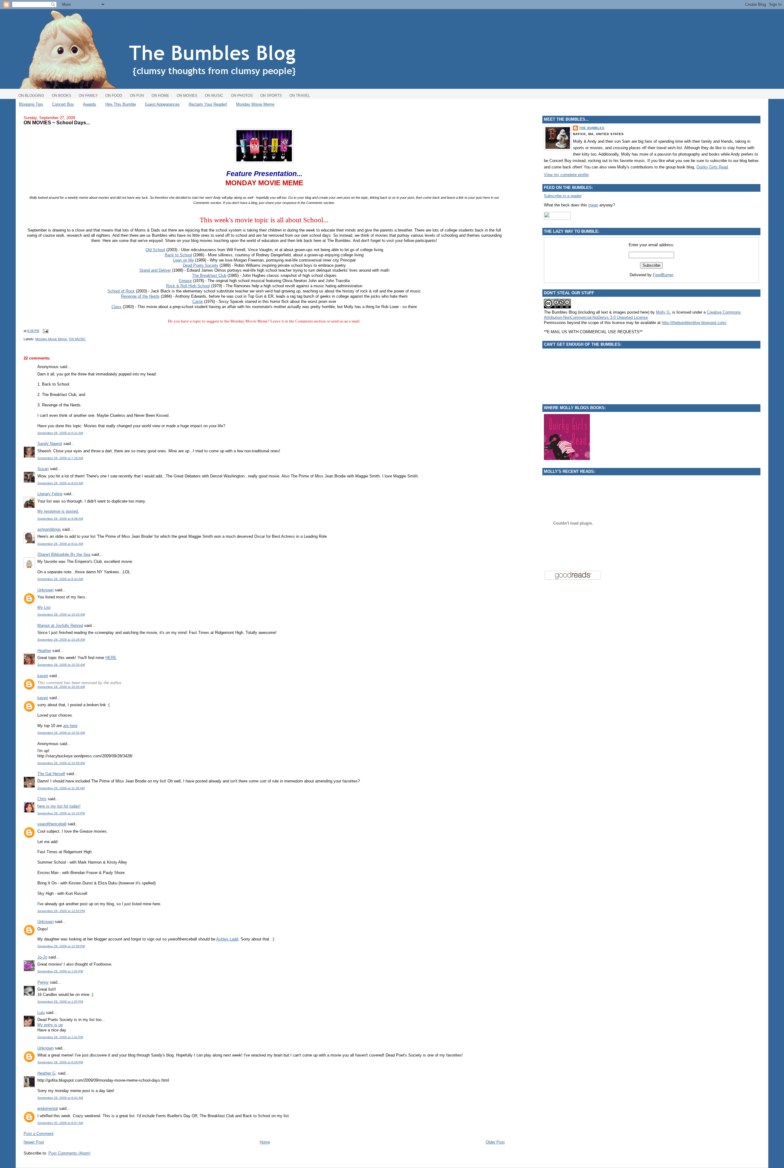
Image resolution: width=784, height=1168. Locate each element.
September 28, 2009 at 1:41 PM (60, 1037)
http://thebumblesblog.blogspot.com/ (694, 322)
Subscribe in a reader (563, 196)
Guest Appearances (162, 104)
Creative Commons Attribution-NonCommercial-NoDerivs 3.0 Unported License (642, 315)
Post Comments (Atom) (69, 1153)
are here (70, 725)
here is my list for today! (59, 806)
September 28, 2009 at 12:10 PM (61, 813)
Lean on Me (183, 260)
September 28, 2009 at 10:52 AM (61, 732)
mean (593, 205)
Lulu (41, 1012)
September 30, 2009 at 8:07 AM (60, 1123)
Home (265, 1142)
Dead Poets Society (200, 265)
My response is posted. (58, 511)
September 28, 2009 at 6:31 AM (60, 433)
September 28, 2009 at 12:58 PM (61, 946)
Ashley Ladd (227, 939)
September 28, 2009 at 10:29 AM (61, 639)
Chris (42, 799)
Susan (43, 468)
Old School (155, 249)
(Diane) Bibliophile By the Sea (63, 554)
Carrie (197, 301)
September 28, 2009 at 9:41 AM (60, 543)
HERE (110, 657)
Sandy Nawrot (49, 443)
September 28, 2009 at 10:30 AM (61, 664)
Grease (185, 280)
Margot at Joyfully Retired (60, 625)
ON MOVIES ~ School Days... (57, 122)
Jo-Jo (42, 957)
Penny (43, 982)
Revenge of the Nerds (140, 296)
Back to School (178, 255)
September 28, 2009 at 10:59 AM (61, 763)
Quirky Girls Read (712, 167)
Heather (44, 650)
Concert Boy (63, 104)
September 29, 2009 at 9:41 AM (60, 1097)
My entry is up (50, 1025)
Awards (89, 104)
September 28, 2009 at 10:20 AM (61, 614)
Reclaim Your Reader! (208, 104)
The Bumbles (592, 128)
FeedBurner (663, 275)
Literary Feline (49, 494)
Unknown (45, 590)
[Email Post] (45, 331)
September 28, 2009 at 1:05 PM (60, 1001)
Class (116, 306)
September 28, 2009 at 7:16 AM (60, 458)
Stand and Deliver (155, 270)
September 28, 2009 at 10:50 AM (61, 686)
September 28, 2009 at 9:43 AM (60, 579)
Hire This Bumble (120, 104)
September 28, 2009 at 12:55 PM (61, 911)
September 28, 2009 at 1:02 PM (60, 971)
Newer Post (34, 1142)
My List (44, 607)
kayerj (42, 675)
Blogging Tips (31, 104)
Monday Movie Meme (255, 104)
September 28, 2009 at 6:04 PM (60, 1062)
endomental (47, 1108)
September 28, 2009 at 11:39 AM (61, 788)
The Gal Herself (51, 773)
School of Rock (121, 291)
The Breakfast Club (209, 275)
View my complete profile (566, 174)
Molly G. (663, 312)
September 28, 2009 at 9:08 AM (60, 518)
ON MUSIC (77, 339)
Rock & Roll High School (188, 286)
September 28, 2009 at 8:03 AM (60, 483)
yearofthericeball (51, 824)
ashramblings (49, 529)
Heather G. (47, 1073)
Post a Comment (39, 1133)
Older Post (495, 1142)
